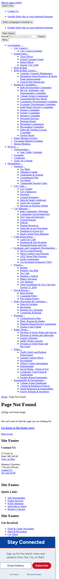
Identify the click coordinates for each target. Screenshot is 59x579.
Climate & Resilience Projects (35, 386)
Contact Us (6, 470)
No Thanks (14, 574)
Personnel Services (29, 118)
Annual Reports (28, 219)
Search (4, 36)
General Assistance (29, 197)
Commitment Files (29, 177)
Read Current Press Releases (34, 234)
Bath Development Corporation (35, 87)
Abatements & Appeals (31, 174)
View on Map (8, 459)
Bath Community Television (34, 211)
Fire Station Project (29, 298)
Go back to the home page (17, 427)
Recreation (25, 307)
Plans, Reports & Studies (32, 321)
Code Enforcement (23, 236)
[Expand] (22, 46)
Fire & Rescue (21, 290)
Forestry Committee (30, 113)
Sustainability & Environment (28, 380)
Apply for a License (30, 203)
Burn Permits (26, 293)
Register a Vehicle (29, 276)
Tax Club (24, 273)
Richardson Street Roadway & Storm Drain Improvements (38, 77)
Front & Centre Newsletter (21, 528)
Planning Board (28, 121)
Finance (18, 265)
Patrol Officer (27, 62)
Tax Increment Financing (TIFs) (36, 262)
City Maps (13, 534)
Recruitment (26, 360)
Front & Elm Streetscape (32, 82)
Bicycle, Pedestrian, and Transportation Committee (33, 91)
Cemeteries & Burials (30, 312)
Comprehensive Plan (30, 318)
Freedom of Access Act (31, 231)
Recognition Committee (32, 127)
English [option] (30, 27)
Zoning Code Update (30, 326)
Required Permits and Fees (33, 245)
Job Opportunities (16, 498)
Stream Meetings (22, 143)
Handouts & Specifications (33, 242)
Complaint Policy (28, 296)
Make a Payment (28, 279)
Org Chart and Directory (32, 217)
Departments (14, 163)
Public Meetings (16, 503)
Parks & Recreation (17, 531)
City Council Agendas (31, 51)
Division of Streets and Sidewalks (37, 335)
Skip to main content (11, 2)
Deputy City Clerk (29, 65)
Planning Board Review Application (38, 324)
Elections (24, 194)
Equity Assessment (29, 259)
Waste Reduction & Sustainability (36, 388)
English (30, 16)
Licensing (19, 155)
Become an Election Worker (34, 205)
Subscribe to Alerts (17, 506)
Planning (18, 315)
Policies (24, 222)
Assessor (18, 166)
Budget (23, 267)
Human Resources (29, 225)
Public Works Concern (31, 341)
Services (12, 146)
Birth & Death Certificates (33, 200)
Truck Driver (26, 56)
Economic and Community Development (34, 248)
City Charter (26, 189)
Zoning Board (27, 135)
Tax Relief (25, 180)
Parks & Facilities (29, 304)
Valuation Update (28, 172)
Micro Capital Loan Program (34, 253)
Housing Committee (30, 115)
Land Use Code (28, 239)
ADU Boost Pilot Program (33, 256)
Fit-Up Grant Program (31, 250)
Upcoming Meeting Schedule (28, 141)
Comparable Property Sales (33, 183)
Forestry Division (28, 338)
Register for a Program (31, 310)
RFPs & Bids (20, 67)
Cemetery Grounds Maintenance (36, 73)
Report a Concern (16, 509)
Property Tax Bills (29, 270)
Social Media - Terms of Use (34, 369)
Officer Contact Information (34, 363)
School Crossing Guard (31, 59)
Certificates (19, 158)
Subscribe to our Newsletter (34, 228)
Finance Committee (29, 110)
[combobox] (17, 22)
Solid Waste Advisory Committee (36, 107)
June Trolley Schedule (31, 152)
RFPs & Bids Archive (25, 70)
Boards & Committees (25, 84)
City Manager (21, 208)
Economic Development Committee (38, 104)
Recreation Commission (32, 124)
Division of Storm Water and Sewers (38, 332)
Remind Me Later (34, 574)
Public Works (20, 329)
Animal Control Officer (31, 357)
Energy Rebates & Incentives (34, 391)
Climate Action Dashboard (33, 383)
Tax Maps (25, 169)
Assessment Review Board (33, 98)
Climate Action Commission (34, 96)
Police (17, 349)
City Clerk (19, 186)
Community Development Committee (38, 101)
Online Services (15, 500)
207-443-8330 (8, 473)
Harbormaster (27, 366)
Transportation (21, 149)
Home (4, 397)
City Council (20, 48)
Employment (20, 53)
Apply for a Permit (23, 160)
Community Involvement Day (35, 214)
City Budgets (26, 281)
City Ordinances (28, 191)
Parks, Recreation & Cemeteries (29, 301)
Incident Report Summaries (33, 377)
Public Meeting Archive (25, 138)
